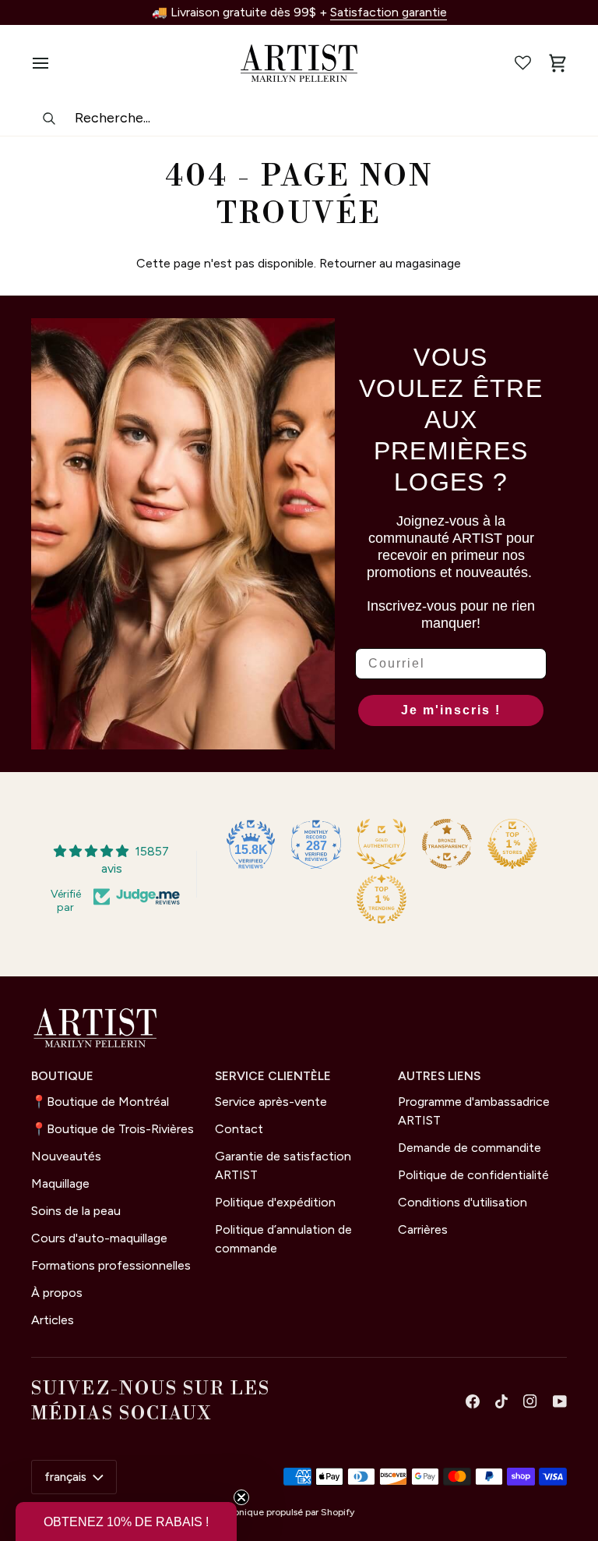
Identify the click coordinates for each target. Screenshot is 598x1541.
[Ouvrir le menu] (48, 63)
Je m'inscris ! (451, 710)
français (65, 1476)
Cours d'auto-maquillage (99, 1238)
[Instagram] (530, 1401)
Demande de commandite (469, 1147)
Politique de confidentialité (473, 1174)
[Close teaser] (241, 1497)
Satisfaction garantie (388, 12)
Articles (52, 1320)
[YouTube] (560, 1401)
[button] (126, 1521)
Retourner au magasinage (390, 263)
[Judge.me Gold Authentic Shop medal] (381, 844)
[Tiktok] (501, 1401)
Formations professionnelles (111, 1265)
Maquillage (60, 1183)
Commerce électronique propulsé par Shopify (255, 1512)
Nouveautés (66, 1156)
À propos (57, 1292)
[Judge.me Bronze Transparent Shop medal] (447, 844)
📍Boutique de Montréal (100, 1101)
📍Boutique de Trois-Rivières (112, 1128)
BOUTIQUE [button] (62, 1075)
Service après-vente (271, 1101)
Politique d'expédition (275, 1202)
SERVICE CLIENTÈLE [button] (273, 1075)
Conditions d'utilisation (462, 1202)
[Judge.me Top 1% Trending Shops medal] (381, 899)
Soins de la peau (76, 1210)
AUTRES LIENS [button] (439, 1075)
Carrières (423, 1229)
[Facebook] (473, 1401)
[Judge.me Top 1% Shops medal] (512, 844)
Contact (239, 1128)
